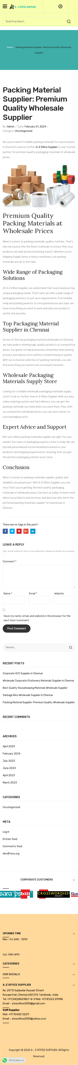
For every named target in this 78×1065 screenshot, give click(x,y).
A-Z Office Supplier (47, 147)
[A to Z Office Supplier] (22, 6)
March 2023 (10, 782)
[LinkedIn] (32, 531)
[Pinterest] (19, 531)
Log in (6, 831)
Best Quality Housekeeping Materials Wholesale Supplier (35, 687)
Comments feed (12, 846)
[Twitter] (12, 531)
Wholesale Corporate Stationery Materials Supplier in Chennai (38, 680)
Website (59, 593)
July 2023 (9, 760)
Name (8, 593)
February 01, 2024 (35, 126)
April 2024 (9, 746)
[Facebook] (5, 531)
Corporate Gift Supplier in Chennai (23, 673)
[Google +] (25, 531)
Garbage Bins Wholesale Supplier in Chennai (28, 695)
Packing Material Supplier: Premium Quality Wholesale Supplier (39, 702)
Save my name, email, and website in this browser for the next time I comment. (37, 618)
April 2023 (9, 775)
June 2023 (9, 768)
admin (10, 126)
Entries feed (10, 839)
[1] (18, 894)
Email (33, 593)
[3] (59, 894)
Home (10, 47)
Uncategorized (23, 131)
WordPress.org (11, 853)
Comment (9, 561)
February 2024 (11, 753)
